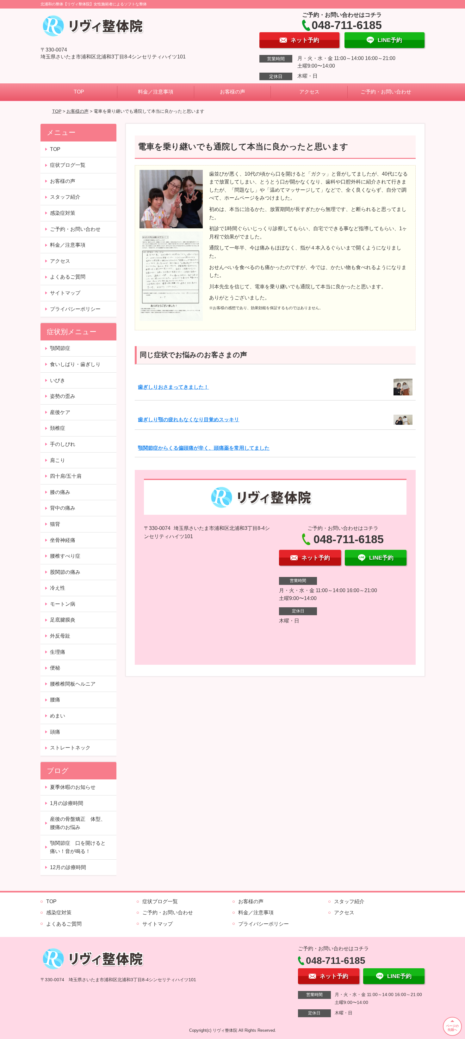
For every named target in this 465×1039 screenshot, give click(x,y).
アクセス (309, 91)
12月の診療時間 (68, 867)
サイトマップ (65, 293)
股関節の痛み (65, 572)
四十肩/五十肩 (66, 476)
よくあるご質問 (67, 276)
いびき (57, 380)
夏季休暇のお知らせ (73, 787)
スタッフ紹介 (65, 197)
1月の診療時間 (66, 803)
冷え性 (57, 588)
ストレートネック (70, 747)
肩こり (57, 460)
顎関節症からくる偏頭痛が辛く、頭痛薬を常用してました (204, 448)
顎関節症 (60, 348)
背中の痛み (62, 508)
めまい (57, 715)
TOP (79, 91)
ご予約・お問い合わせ (386, 91)
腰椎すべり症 (65, 556)
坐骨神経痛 (62, 540)
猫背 (55, 524)
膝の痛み (60, 492)
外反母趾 (60, 636)
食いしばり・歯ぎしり (75, 364)
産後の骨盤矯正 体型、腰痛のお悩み (78, 823)
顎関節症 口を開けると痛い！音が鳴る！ (78, 847)
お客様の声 (232, 91)
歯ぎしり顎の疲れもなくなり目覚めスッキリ (188, 419)
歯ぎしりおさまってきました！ (173, 387)
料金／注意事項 (155, 91)
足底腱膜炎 (62, 619)
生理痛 (57, 652)
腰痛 (55, 699)
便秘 (55, 667)
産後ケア (60, 412)
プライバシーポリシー (75, 309)
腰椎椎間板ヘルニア (73, 684)
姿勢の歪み (62, 396)
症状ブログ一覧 (67, 165)
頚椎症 (57, 428)
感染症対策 (62, 213)
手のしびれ (62, 444)
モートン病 (62, 604)
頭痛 (55, 732)
